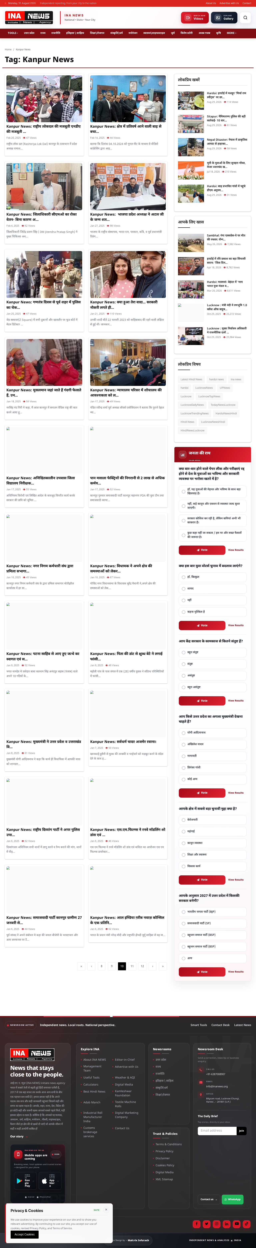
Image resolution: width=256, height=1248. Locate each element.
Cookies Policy (165, 1165)
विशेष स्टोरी (187, 33)
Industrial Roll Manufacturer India (92, 1117)
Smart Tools (199, 1025)
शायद (190, 589)
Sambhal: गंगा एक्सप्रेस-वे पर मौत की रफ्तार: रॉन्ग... (226, 238)
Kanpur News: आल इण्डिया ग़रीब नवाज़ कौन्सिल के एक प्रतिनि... (127, 920)
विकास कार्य (193, 866)
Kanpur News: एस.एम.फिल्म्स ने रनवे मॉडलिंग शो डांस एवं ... (127, 832)
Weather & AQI (125, 1078)
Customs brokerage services (90, 1132)
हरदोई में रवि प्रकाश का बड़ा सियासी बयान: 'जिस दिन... (226, 261)
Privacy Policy (164, 1151)
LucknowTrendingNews (195, 413)
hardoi (184, 388)
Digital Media (124, 1085)
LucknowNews (204, 388)
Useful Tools (91, 1078)
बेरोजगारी (192, 820)
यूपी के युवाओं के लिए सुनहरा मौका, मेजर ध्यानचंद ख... (226, 165)
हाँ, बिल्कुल (193, 577)
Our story (19, 1137)
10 (122, 966)
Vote (204, 550)
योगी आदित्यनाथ (196, 733)
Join (241, 1131)
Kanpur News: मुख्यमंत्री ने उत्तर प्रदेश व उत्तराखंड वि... (43, 745)
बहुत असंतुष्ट (194, 687)
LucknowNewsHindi (213, 422)
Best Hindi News (94, 1092)
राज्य (42, 33)
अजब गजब (204, 33)
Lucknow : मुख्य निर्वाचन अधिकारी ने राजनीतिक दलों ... (227, 331)
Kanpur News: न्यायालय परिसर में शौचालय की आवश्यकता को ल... (126, 393)
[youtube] (236, 1224)
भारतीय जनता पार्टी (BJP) (201, 912)
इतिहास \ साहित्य (75, 33)
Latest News (242, 1025)
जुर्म (173, 33)
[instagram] (216, 1224)
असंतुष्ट (191, 676)
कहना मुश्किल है (196, 612)
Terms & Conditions (169, 1144)
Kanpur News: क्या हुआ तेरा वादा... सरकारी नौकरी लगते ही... (123, 305)
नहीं (189, 600)
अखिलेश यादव (195, 744)
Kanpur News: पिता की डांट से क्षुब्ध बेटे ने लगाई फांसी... (126, 657)
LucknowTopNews (209, 396)
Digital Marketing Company (126, 1115)
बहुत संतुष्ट (192, 652)
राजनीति (55, 33)
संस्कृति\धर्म (116, 33)
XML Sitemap (164, 1179)
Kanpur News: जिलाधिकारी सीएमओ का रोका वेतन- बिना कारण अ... (41, 217)
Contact (247, 3)
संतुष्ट (190, 664)
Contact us (209, 1199)
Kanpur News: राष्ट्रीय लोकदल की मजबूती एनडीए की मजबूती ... (43, 129)
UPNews (225, 388)
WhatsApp (234, 1199)
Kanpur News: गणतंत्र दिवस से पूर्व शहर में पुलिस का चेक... (43, 305)
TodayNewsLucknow (223, 405)
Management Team (92, 1069)
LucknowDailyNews (192, 405)
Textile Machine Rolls (125, 1104)
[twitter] (206, 1224)
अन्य (189, 958)
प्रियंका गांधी (193, 768)
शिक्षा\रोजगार (97, 33)
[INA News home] (29, 17)
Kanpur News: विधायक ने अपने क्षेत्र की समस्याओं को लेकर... (121, 569)
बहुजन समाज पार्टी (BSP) (201, 935)
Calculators (90, 1085)
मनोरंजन (133, 33)
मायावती (192, 756)
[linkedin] (226, 1224)
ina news (236, 379)
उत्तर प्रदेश (29, 33)
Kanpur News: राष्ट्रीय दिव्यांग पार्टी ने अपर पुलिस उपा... (43, 832)
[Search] (245, 17)
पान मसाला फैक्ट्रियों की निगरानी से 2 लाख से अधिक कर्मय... (127, 481)
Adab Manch (91, 1103)
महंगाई (191, 831)
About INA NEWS (94, 1060)
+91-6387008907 (215, 1074)
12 (142, 966)
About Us (211, 3)
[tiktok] (246, 1224)
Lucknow (186, 396)
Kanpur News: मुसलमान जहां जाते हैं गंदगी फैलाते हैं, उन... (43, 393)
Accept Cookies (25, 1234)
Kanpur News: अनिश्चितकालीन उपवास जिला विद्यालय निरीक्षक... (40, 481)
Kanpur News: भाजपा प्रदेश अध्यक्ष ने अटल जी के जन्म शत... (127, 217)
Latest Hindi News (191, 379)
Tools (12, 33)
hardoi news (216, 379)
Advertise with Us (229, 3)
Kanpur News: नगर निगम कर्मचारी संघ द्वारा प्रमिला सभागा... (39, 569)
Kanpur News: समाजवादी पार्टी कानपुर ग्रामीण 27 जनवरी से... (44, 920)
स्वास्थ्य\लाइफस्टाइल (154, 33)
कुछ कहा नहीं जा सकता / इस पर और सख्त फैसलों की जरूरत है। (214, 535)
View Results (236, 550)
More (230, 33)
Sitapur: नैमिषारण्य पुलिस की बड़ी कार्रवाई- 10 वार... (226, 119)
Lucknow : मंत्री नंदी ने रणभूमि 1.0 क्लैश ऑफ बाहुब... (227, 307)
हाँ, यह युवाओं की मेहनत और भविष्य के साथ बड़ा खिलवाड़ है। (214, 491)
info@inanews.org (217, 1086)
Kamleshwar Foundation (123, 1094)
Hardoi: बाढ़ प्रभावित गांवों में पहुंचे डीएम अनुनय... (226, 188)
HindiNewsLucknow (192, 430)
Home (8, 49)
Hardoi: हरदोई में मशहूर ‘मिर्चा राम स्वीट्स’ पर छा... (226, 95)
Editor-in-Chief (125, 1060)
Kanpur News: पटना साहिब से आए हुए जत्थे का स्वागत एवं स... (42, 657)
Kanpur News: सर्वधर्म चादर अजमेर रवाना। (123, 742)
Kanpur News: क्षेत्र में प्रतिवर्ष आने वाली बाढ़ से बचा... (125, 129)
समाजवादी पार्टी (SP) (199, 923)
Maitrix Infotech (138, 1240)
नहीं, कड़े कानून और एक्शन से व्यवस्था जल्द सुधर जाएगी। (213, 506)
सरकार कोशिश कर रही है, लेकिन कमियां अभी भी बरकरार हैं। (214, 521)
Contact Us (122, 1128)
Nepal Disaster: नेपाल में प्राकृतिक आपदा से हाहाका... (227, 142)
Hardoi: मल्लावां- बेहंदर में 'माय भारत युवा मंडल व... (225, 284)
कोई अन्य (192, 779)
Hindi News (187, 422)
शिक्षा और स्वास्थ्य (197, 855)
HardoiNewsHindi (226, 413)
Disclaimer (163, 1158)
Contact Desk (220, 1025)
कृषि (218, 33)
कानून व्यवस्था (194, 843)
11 (132, 966)
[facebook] (196, 1224)
